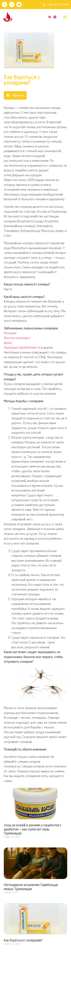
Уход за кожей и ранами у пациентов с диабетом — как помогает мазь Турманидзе (33, 829)
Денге (8, 343)
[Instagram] (11, 4)
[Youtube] (19, 4)
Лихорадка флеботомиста (22, 347)
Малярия (10, 333)
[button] (65, 17)
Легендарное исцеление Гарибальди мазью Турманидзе (31, 887)
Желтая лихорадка (17, 338)
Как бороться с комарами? (22, 80)
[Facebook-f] (4, 4)
